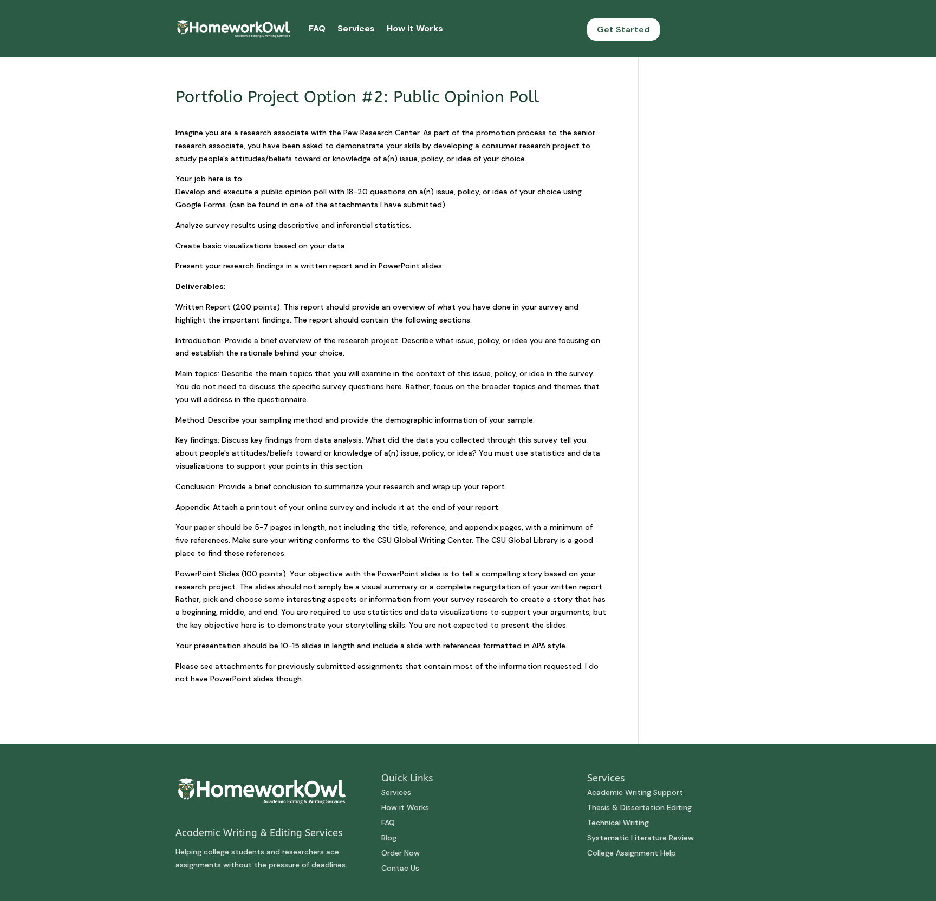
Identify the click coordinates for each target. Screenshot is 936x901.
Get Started (623, 29)
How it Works (415, 28)
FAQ (317, 28)
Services (356, 28)
